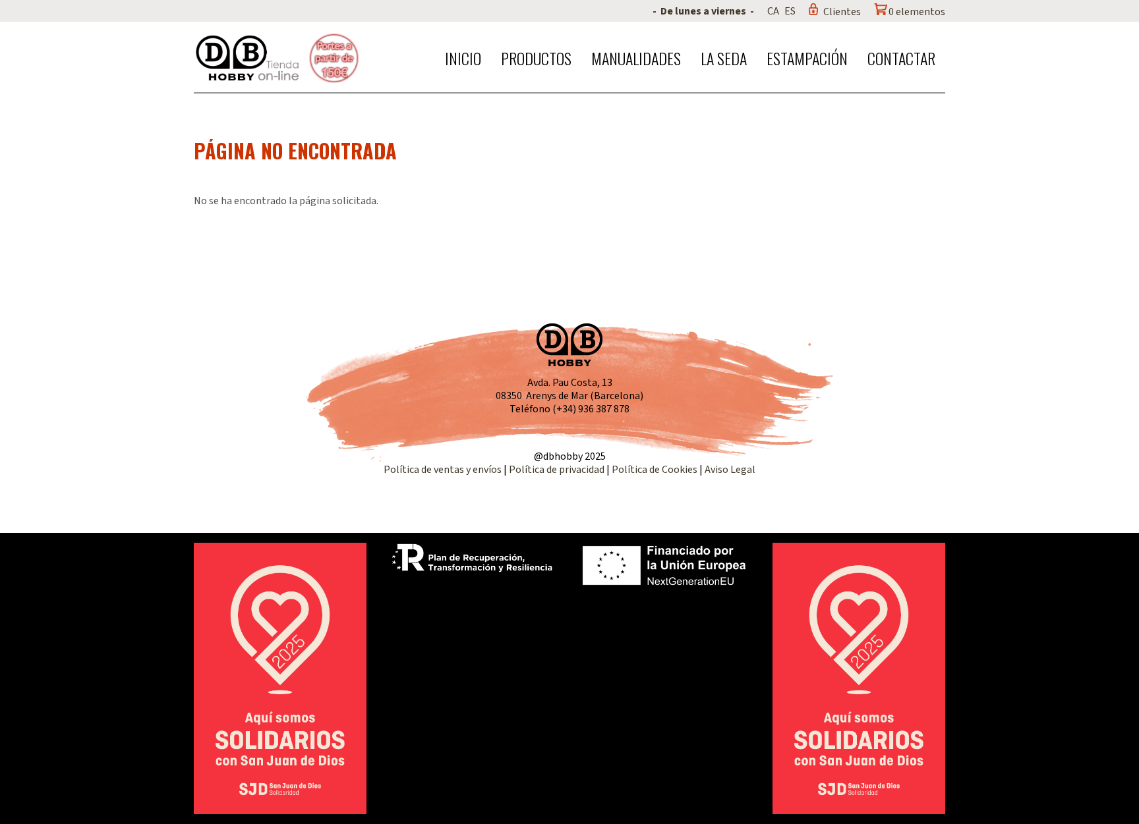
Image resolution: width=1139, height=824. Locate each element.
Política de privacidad (557, 469)
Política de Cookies (654, 469)
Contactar (901, 58)
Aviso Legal (730, 469)
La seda (724, 58)
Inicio (463, 58)
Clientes (842, 12)
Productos (536, 58)
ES (790, 11)
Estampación (807, 58)
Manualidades (636, 58)
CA (773, 11)
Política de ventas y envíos (444, 469)
